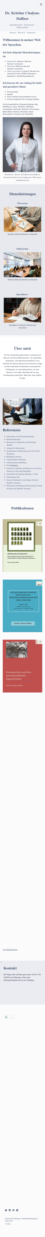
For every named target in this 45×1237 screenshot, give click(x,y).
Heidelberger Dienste (13, 456)
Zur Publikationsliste (10, 949)
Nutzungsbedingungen (29, 1218)
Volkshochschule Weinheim (16, 459)
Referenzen (11, 429)
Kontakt (10, 968)
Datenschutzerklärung (12, 1218)
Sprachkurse (22, 294)
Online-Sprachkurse (14, 71)
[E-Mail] (6, 1210)
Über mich (22, 348)
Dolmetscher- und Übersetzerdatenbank (20, 436)
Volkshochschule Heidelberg (16, 462)
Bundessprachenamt (13, 439)
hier (23, 378)
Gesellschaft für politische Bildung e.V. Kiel (22, 474)
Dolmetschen (12, 61)
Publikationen (22, 508)
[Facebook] (13, 1210)
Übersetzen (11, 66)
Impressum (9, 1221)
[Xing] (17, 1210)
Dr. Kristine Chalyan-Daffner (22, 15)
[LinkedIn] (10, 1210)
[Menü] (41, 4)
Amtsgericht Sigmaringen (15, 448)
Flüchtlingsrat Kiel (13, 477)
